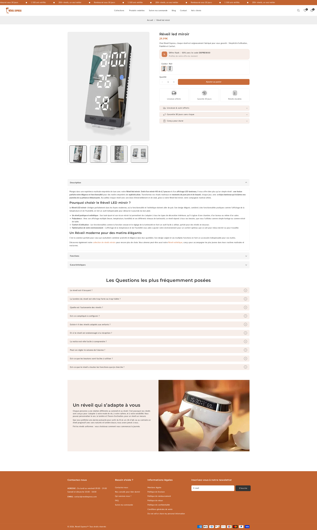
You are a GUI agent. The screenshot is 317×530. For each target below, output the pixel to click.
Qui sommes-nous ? (123, 496)
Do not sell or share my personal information (166, 514)
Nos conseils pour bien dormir (127, 492)
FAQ (117, 500)
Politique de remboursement (159, 496)
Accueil (150, 20)
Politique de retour (155, 500)
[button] (119, 10)
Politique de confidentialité (158, 505)
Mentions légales (154, 487)
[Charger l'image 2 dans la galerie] (98, 154)
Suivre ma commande (124, 505)
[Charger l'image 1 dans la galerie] (78, 154)
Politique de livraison (156, 492)
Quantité (162, 77)
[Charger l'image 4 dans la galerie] (139, 154)
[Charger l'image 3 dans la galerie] (119, 154)
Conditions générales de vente (159, 509)
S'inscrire (243, 488)
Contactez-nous (121, 487)
